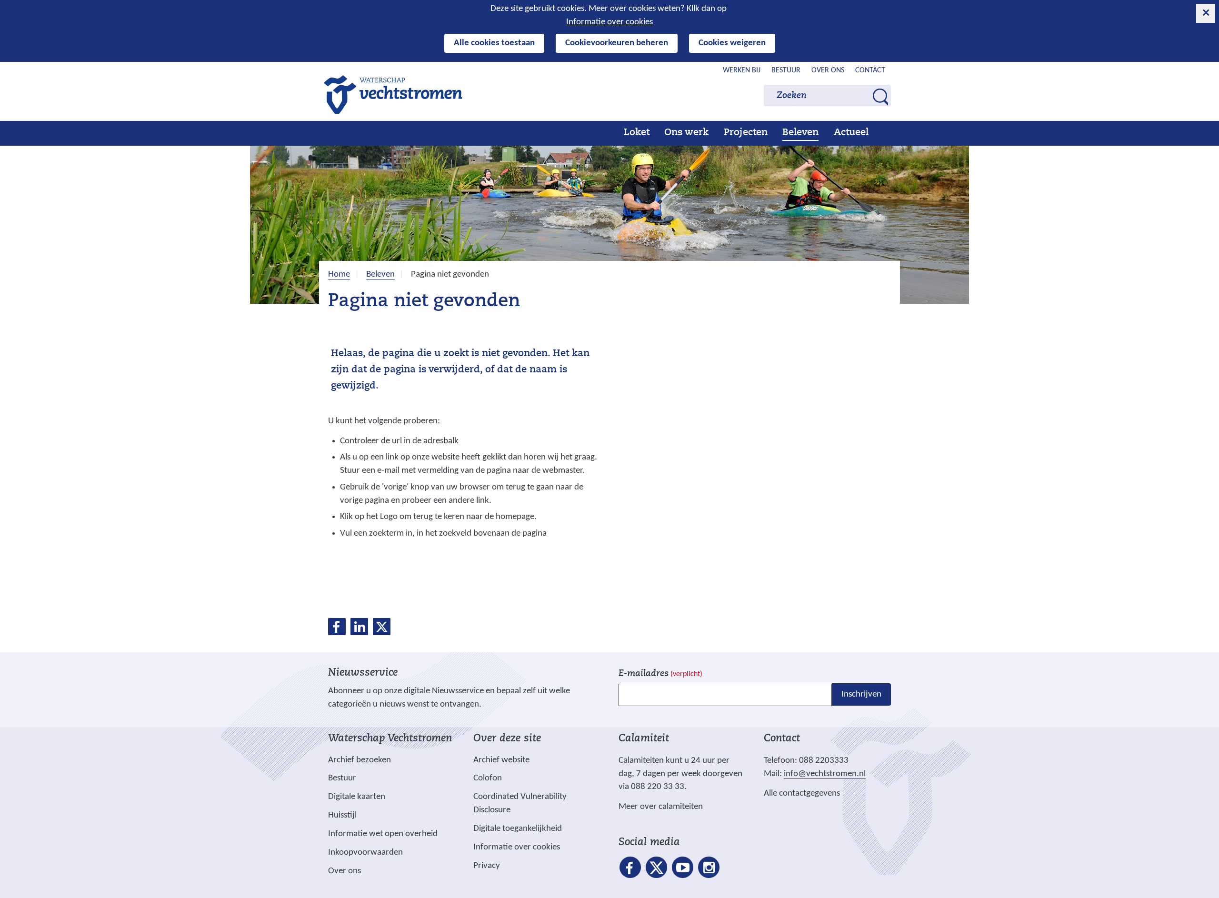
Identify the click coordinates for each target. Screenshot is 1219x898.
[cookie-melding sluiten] (1205, 13)
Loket (636, 133)
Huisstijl (342, 815)
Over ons (827, 70)
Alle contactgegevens (802, 793)
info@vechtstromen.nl (825, 773)
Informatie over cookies (609, 22)
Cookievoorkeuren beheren (616, 43)
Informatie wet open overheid (383, 834)
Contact (870, 70)
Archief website (501, 760)
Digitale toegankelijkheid (517, 828)
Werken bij (741, 70)
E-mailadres (660, 673)
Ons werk (686, 133)
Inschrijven (861, 694)
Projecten (746, 133)
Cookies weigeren (732, 43)
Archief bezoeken (359, 760)
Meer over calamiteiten (661, 806)
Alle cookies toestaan (494, 43)
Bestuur (785, 70)
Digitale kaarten (356, 797)
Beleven (800, 133)
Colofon (487, 778)
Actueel (851, 133)
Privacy (486, 865)
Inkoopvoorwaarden (365, 852)
